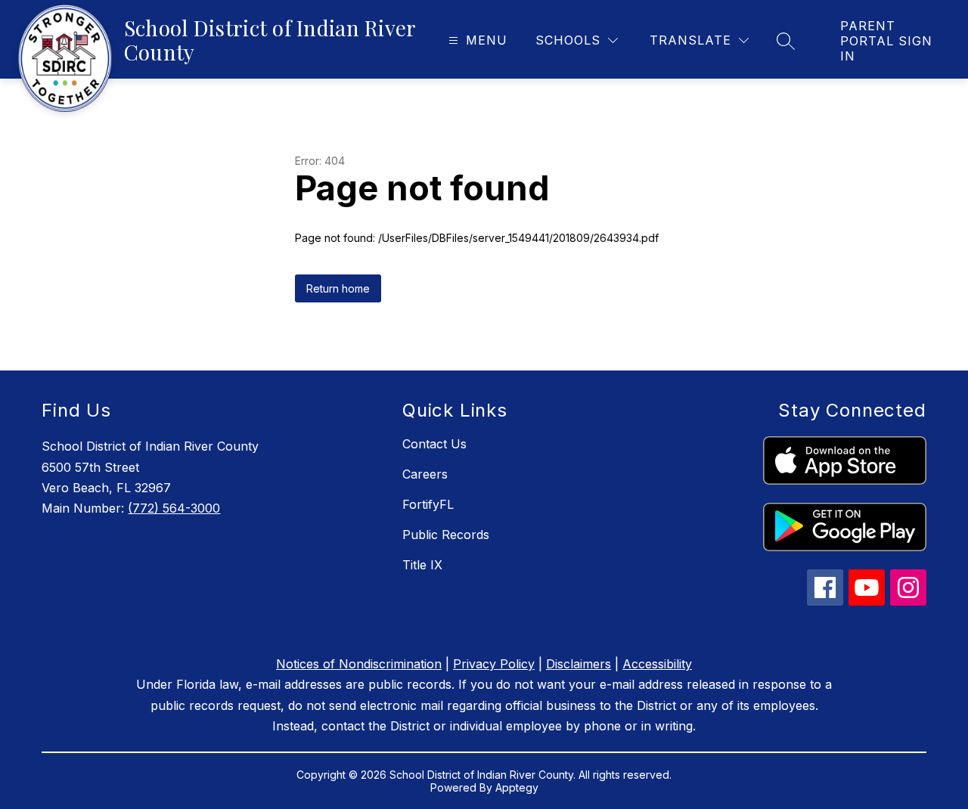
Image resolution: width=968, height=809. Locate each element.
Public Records (445, 534)
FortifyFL (428, 504)
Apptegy (516, 787)
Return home (338, 288)
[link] (889, 40)
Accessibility (657, 663)
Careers (425, 474)
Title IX (422, 564)
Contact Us (434, 443)
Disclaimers (578, 663)
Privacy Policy (494, 663)
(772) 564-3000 (174, 508)
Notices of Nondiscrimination (359, 663)
